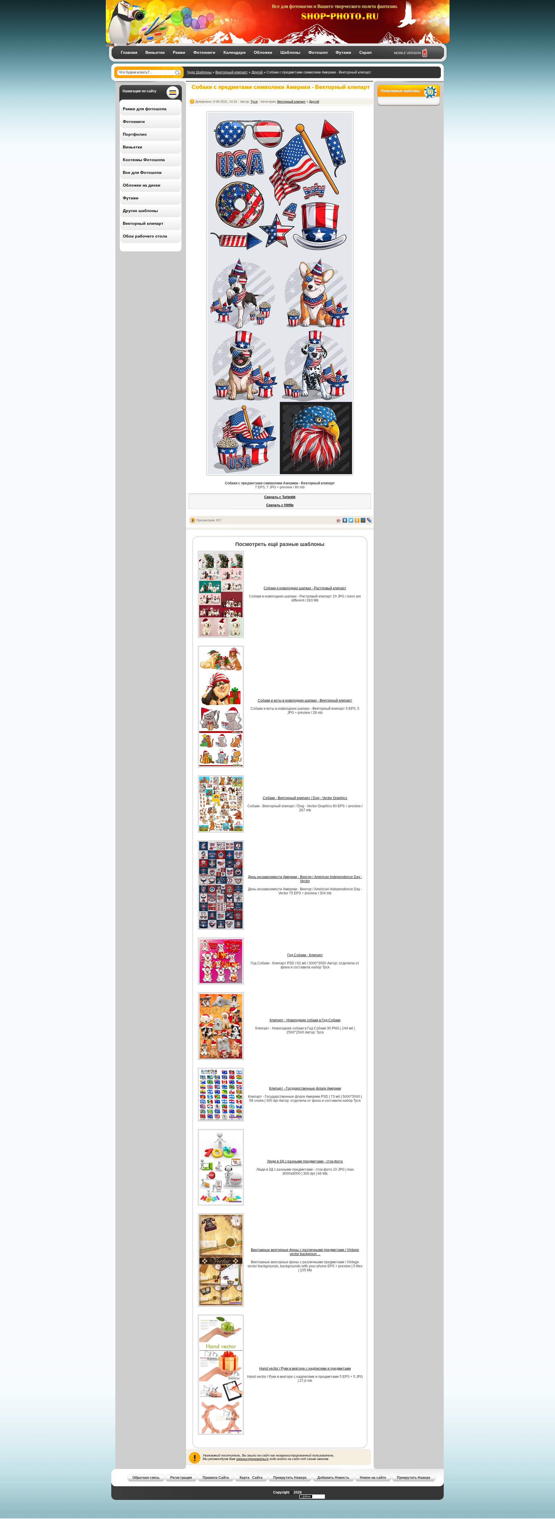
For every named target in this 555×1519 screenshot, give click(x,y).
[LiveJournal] (369, 520)
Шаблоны (290, 52)
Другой (257, 72)
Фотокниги (204, 52)
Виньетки (155, 52)
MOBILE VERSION (407, 53)
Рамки (179, 52)
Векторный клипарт (231, 72)
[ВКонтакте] (345, 520)
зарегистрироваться (252, 1459)
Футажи (343, 52)
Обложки (263, 52)
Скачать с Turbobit (279, 497)
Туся (254, 101)
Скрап (365, 52)
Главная (129, 52)
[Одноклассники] (357, 520)
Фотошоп (318, 52)
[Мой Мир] (363, 520)
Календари (234, 52)
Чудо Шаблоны (199, 72)
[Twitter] (351, 520)
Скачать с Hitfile (280, 505)
